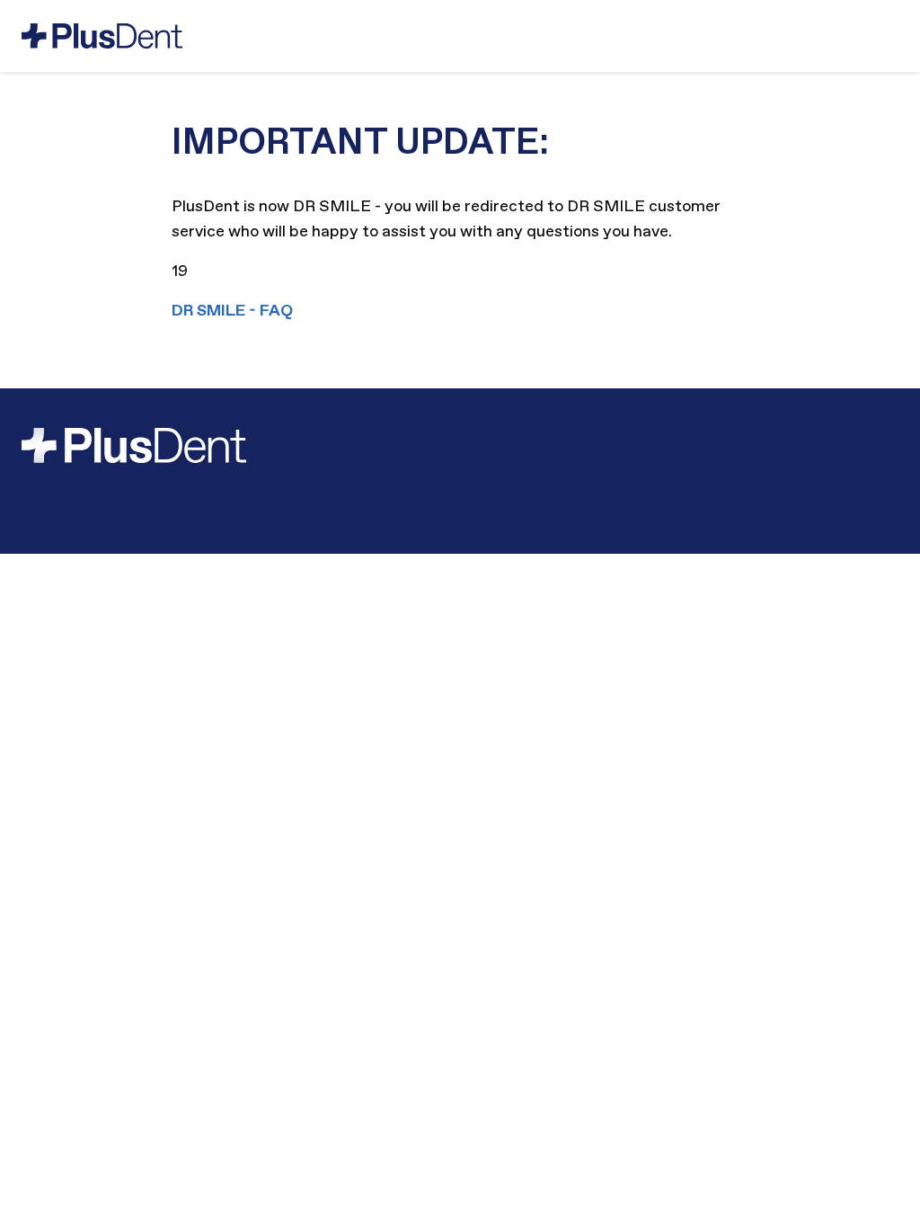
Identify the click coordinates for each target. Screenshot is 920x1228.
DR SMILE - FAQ (232, 311)
